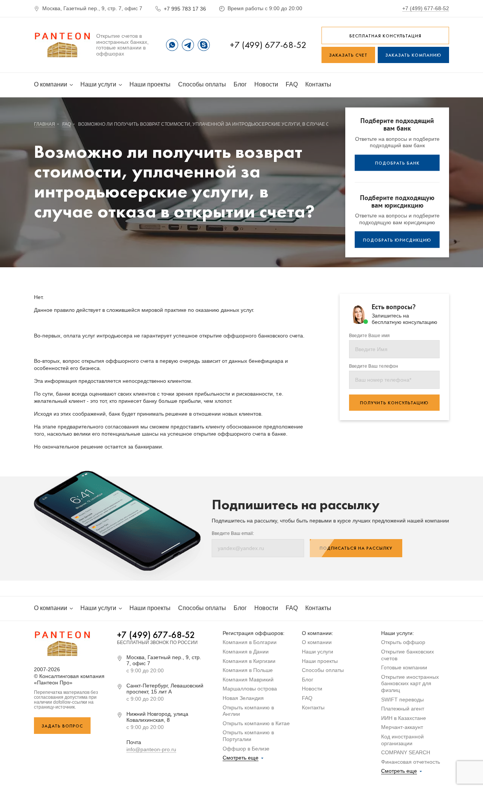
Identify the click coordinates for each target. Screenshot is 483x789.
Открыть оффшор (403, 642)
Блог (240, 84)
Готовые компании (404, 667)
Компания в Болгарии (250, 642)
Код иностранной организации (402, 740)
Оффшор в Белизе (246, 749)
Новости (266, 84)
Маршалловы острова (250, 689)
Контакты (318, 84)
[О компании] (62, 45)
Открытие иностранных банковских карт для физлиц (410, 683)
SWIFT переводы (402, 700)
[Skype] (204, 45)
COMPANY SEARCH (405, 752)
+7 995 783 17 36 (185, 8)
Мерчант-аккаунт (402, 727)
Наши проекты (150, 84)
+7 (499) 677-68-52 (425, 8)
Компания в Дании (246, 652)
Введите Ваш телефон (373, 366)
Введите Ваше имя (369, 335)
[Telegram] (188, 45)
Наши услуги (99, 84)
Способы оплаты (202, 84)
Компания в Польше (248, 670)
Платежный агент (402, 709)
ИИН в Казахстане (403, 718)
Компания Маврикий (248, 680)
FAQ (292, 84)
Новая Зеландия (243, 698)
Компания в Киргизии (249, 661)
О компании (51, 84)
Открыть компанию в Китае (256, 723)
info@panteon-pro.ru (151, 749)
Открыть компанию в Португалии (248, 735)
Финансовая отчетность (410, 762)
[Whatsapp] (172, 45)
